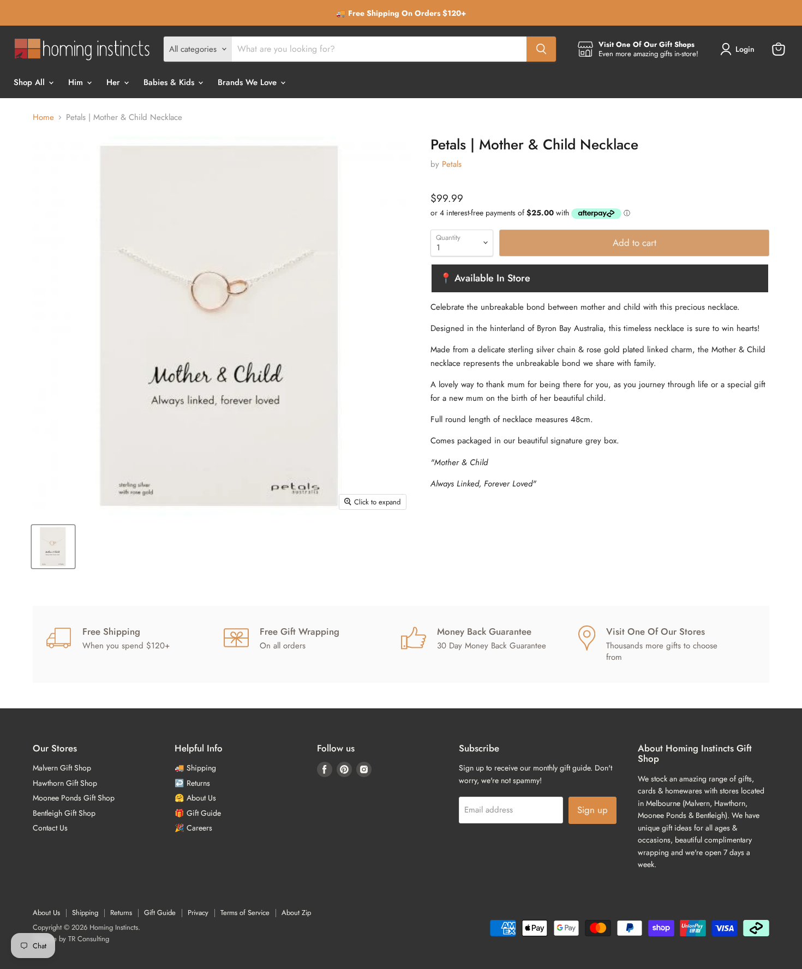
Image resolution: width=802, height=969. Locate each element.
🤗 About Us (195, 797)
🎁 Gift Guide (198, 813)
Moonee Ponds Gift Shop (74, 797)
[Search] (541, 49)
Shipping (85, 912)
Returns (121, 912)
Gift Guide (160, 912)
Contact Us (50, 827)
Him (77, 82)
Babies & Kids (170, 82)
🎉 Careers (193, 827)
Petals (452, 164)
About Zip (296, 912)
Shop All (30, 82)
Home (43, 117)
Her (114, 82)
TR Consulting (88, 939)
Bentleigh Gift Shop (64, 813)
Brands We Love (248, 82)
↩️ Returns (192, 783)
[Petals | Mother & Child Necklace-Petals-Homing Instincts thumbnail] (53, 546)
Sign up (592, 809)
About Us (46, 912)
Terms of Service (245, 912)
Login (745, 49)
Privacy (198, 912)
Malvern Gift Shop (62, 767)
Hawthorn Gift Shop (65, 783)
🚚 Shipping (195, 767)
